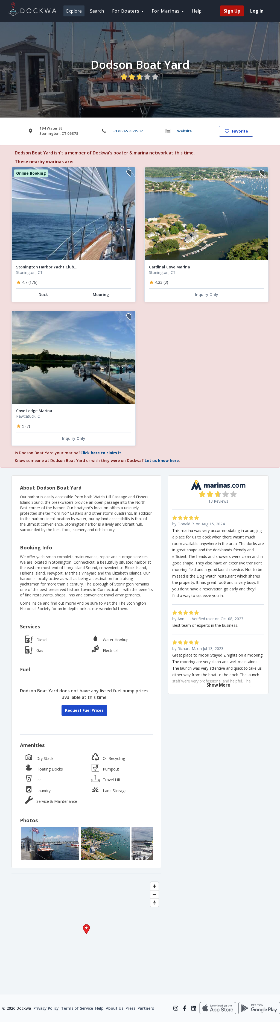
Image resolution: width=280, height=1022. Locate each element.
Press (130, 1008)
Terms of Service (77, 1008)
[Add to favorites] (128, 173)
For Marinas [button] (166, 11)
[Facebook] (184, 1008)
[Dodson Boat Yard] (50, 843)
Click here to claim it (100, 452)
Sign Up (232, 11)
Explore (74, 11)
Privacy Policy (46, 1008)
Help (197, 11)
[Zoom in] (154, 886)
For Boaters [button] (126, 11)
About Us (114, 1008)
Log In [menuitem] (257, 11)
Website (184, 130)
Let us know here (162, 460)
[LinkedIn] (193, 1008)
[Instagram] (175, 1008)
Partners (146, 1008)
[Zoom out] (154, 894)
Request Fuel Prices (84, 710)
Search (97, 11)
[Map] (86, 934)
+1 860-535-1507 (128, 130)
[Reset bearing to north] (154, 902)
